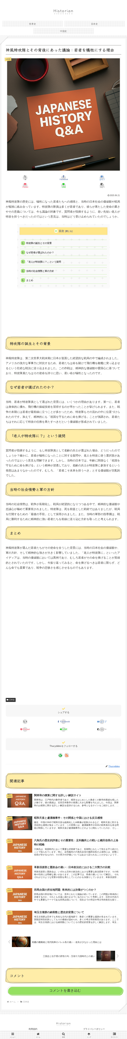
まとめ (29, 280)
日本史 (12, 700)
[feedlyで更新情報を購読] (60, 755)
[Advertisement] (63, 314)
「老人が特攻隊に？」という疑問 (43, 261)
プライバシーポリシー (94, 1029)
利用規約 (33, 1029)
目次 (61, 231)
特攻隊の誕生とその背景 (39, 243)
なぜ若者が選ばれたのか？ (40, 252)
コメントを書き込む (65, 990)
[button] (102, 185)
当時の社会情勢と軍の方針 (40, 271)
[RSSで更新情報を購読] (66, 755)
